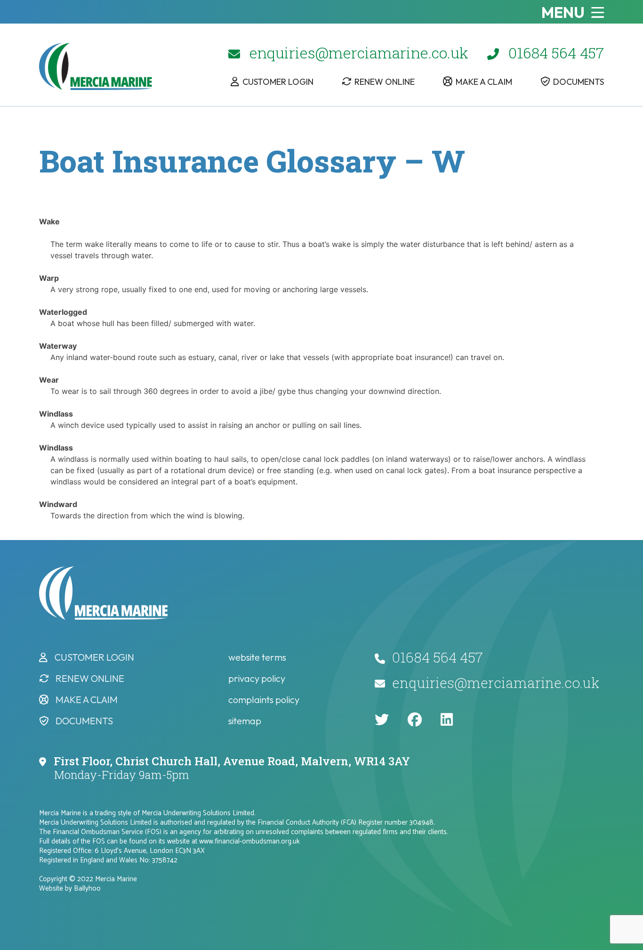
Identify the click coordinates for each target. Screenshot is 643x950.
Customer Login (277, 81)
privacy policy (256, 678)
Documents (578, 81)
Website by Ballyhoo (70, 888)
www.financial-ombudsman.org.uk (249, 841)
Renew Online (384, 81)
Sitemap (244, 721)
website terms (257, 657)
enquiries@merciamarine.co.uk (358, 52)
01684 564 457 (556, 52)
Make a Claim (484, 81)
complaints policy (263, 699)
